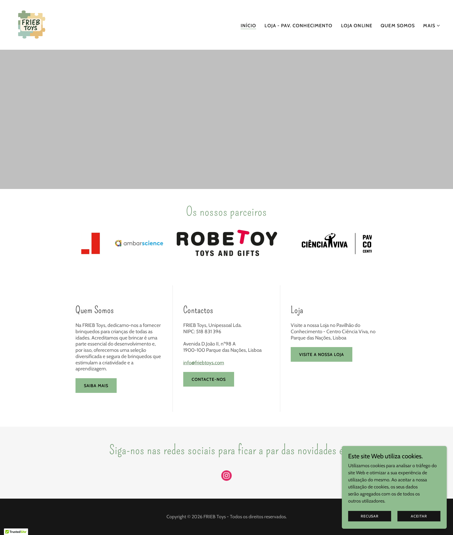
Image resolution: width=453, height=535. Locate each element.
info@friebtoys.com (203, 363)
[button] (431, 26)
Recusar (370, 516)
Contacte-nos (209, 379)
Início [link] (248, 26)
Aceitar (419, 516)
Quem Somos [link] (398, 26)
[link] (31, 24)
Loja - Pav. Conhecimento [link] (298, 26)
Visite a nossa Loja (321, 354)
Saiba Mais (96, 385)
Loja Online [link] (356, 26)
